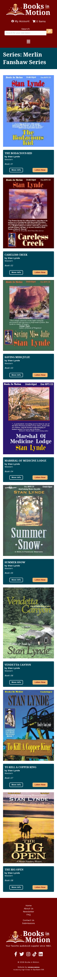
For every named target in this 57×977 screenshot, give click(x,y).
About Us (28, 908)
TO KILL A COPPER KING (20, 767)
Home (29, 905)
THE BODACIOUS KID (18, 153)
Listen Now (40, 170)
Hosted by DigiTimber (21, 969)
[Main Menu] (28, 41)
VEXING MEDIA (34, 967)
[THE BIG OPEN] (28, 827)
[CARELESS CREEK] (28, 213)
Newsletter (28, 911)
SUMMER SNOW (15, 562)
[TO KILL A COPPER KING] (28, 725)
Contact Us (28, 920)
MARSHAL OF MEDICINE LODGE (25, 460)
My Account (21, 21)
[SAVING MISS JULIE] (28, 315)
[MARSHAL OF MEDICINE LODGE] (28, 418)
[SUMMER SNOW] (28, 520)
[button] (49, 31)
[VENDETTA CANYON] (28, 622)
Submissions (28, 923)
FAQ (28, 914)
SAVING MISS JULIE (17, 357)
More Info (16, 170)
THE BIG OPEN (14, 869)
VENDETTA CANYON (18, 664)
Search (25, 28)
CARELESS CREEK (16, 254)
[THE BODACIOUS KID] (28, 111)
